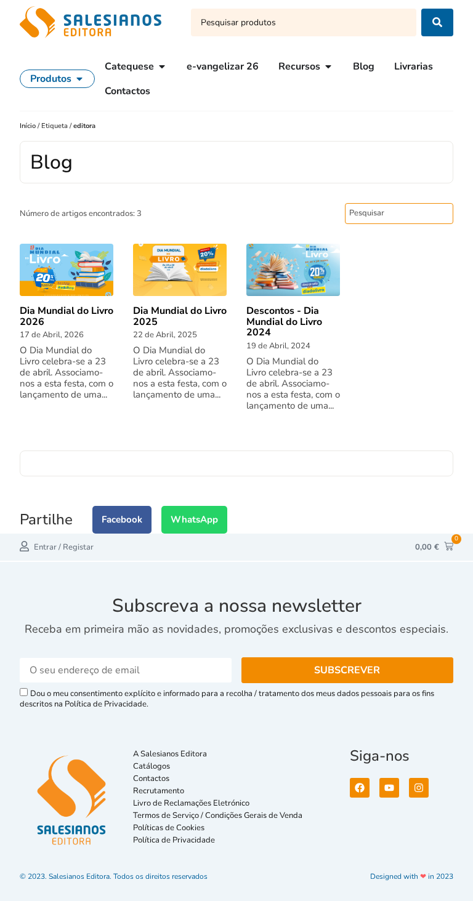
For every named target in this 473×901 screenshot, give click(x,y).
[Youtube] (389, 788)
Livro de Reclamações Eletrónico (191, 803)
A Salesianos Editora (170, 753)
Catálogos (151, 766)
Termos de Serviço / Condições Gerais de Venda (219, 815)
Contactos (151, 778)
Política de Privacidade (174, 840)
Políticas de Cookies (168, 827)
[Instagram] (419, 788)
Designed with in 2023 (411, 876)
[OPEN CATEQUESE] (162, 66)
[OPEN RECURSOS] (328, 66)
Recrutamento (158, 790)
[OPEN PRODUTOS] (79, 78)
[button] (122, 520)
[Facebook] (360, 788)
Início (29, 125)
